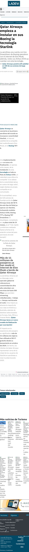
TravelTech (3, 531)
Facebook (13, 522)
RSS (22, 547)
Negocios (20, 11)
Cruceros (7, 525)
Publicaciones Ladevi (19, 520)
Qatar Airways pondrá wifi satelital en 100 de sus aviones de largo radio (15, 66)
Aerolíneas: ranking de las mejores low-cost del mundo (12, 440)
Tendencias (8, 522)
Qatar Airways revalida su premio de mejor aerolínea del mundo (19, 476)
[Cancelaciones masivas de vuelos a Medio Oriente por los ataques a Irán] (3, 467)
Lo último (8, 11)
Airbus (8, 175)
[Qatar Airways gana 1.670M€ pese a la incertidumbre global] (3, 422)
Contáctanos (13, 530)
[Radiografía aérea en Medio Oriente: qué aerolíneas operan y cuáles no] (26, 427)
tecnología (4, 172)
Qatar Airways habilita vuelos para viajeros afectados (19, 433)
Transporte (10, 22)
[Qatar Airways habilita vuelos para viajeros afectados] (18, 423)
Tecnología (14, 393)
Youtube (12, 527)
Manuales (14, 11)
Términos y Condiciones (6, 550)
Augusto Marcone (10, 125)
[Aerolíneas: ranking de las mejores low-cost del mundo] (10, 426)
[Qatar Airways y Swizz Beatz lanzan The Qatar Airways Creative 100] (26, 460)
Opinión (7, 527)
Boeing (11, 146)
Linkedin (12, 525)
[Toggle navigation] (3, 9)
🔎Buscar (7, 531)
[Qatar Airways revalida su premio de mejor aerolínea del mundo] (18, 461)
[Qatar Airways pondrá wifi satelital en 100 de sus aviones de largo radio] (10, 460)
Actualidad (3, 519)
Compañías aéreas (20, 22)
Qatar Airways (5, 128)
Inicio (3, 22)
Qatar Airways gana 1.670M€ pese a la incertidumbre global (5, 432)
